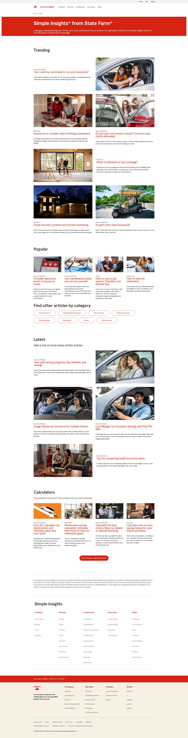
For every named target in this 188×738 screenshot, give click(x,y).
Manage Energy (113, 624)
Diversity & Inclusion (111, 695)
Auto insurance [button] (44, 313)
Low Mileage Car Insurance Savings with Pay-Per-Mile (124, 428)
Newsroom (68, 699)
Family (37, 630)
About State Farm (70, 695)
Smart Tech (111, 630)
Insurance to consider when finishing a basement (62, 133)
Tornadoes (135, 646)
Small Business (64, 657)
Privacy (47, 722)
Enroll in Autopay (90, 704)
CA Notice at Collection (58, 726)
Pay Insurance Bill (90, 699)
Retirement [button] (67, 320)
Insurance (62, 641)
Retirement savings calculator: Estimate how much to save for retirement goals (77, 529)
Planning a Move (88, 646)
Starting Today (112, 635)
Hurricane (135, 635)
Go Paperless (89, 708)
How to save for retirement (136, 280)
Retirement (62, 652)
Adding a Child (88, 635)
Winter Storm (136, 657)
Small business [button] (44, 320)
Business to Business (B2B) (72, 704)
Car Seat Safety (113, 619)
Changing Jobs (88, 641)
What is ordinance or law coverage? (117, 162)
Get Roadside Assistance (92, 695)
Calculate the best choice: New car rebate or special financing (109, 528)
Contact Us (68, 691)
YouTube (129, 708)
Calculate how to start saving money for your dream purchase (140, 528)
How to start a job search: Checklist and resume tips (108, 281)
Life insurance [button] (99, 313)
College (61, 619)
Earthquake (136, 619)
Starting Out (87, 619)
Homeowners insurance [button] (72, 313)
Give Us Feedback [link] (70, 708)
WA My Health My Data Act (41, 726)
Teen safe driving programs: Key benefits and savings (60, 364)
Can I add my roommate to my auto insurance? (61, 72)
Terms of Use (69, 722)
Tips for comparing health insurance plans (120, 458)
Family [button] (86, 320)
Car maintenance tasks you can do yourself (78, 280)
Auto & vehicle (39, 619)
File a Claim (88, 691)
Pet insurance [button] (107, 320)
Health (61, 635)
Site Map (88, 722)
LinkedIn (129, 704)
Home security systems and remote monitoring (61, 225)
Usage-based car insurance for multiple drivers (61, 426)
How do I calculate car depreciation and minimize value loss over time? (47, 529)
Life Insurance (63, 646)
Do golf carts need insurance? (113, 225)
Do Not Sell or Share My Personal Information (80, 726)
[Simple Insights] (48, 8)
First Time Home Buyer (90, 630)
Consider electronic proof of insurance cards (45, 281)
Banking (37, 624)
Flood (134, 630)
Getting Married (88, 624)
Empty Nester (87, 663)
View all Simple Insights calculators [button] (94, 558)
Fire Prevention (137, 624)
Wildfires (135, 652)
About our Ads (38, 722)
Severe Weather (137, 641)
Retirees (108, 699)
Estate (61, 624)
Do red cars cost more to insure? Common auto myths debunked (123, 135)
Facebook (129, 691)
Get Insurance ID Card (91, 712)
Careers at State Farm (112, 691)
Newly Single (87, 652)
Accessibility (79, 722)
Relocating (86, 657)
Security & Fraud (57, 722)
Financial (62, 630)
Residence (38, 635)
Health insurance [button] (123, 313)
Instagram (129, 699)
